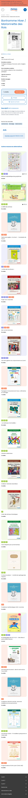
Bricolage (11, 124)
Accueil (3, 15)
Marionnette (18, 124)
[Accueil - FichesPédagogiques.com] (14, 9)
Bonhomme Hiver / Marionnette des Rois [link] (10, 16)
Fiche (7, 15)
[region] (14, 40)
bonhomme (5, 124)
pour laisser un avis (14, 136)
